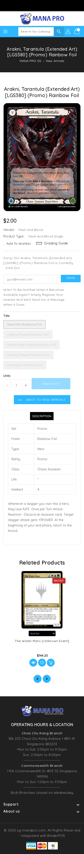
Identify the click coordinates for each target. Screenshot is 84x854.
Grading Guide (56, 243)
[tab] (42, 416)
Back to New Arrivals (46, 400)
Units (7, 375)
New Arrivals (55, 61)
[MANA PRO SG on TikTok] (55, 5)
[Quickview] (33, 663)
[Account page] (68, 31)
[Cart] (77, 31)
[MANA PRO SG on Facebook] (29, 5)
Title (6, 316)
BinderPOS (56, 836)
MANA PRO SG (30, 61)
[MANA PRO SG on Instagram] (37, 5)
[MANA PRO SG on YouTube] (46, 5)
